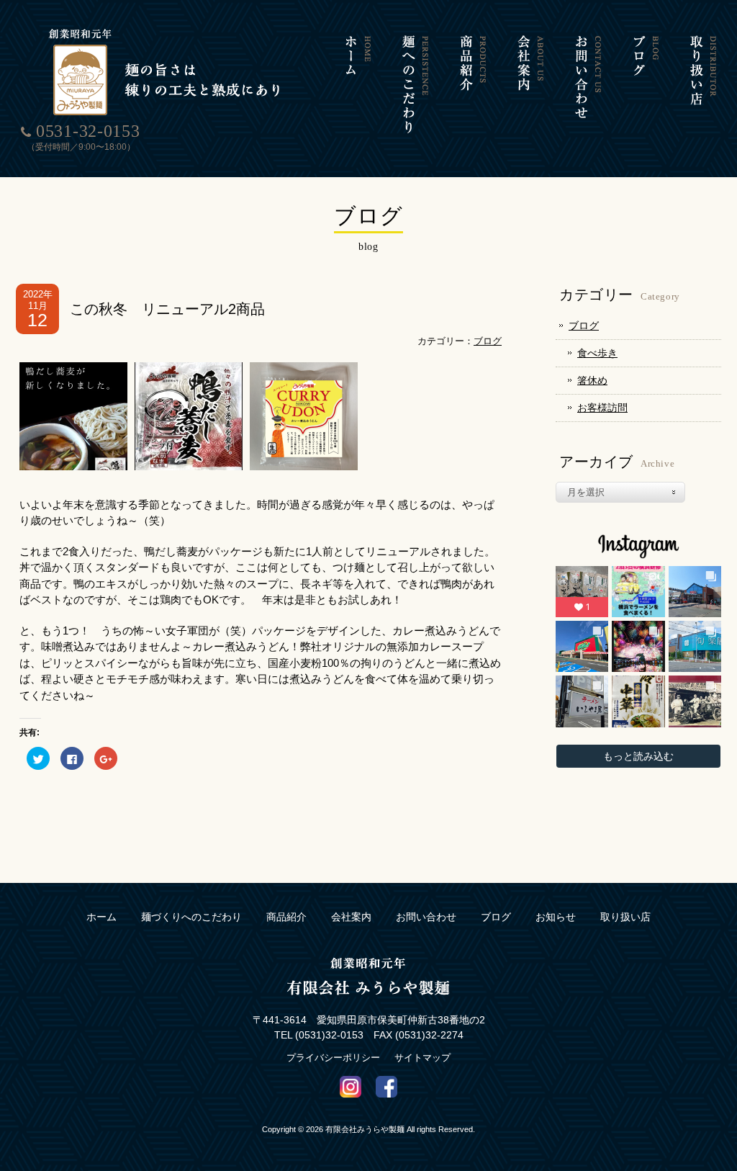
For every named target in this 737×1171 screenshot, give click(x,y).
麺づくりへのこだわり (191, 917)
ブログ (488, 341)
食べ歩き (597, 353)
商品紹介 (286, 917)
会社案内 (351, 917)
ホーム (101, 917)
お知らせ (555, 917)
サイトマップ (422, 1057)
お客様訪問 (602, 407)
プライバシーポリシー (333, 1057)
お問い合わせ (426, 917)
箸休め (592, 380)
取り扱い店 (625, 917)
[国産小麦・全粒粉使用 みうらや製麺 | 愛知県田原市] (167, 113)
